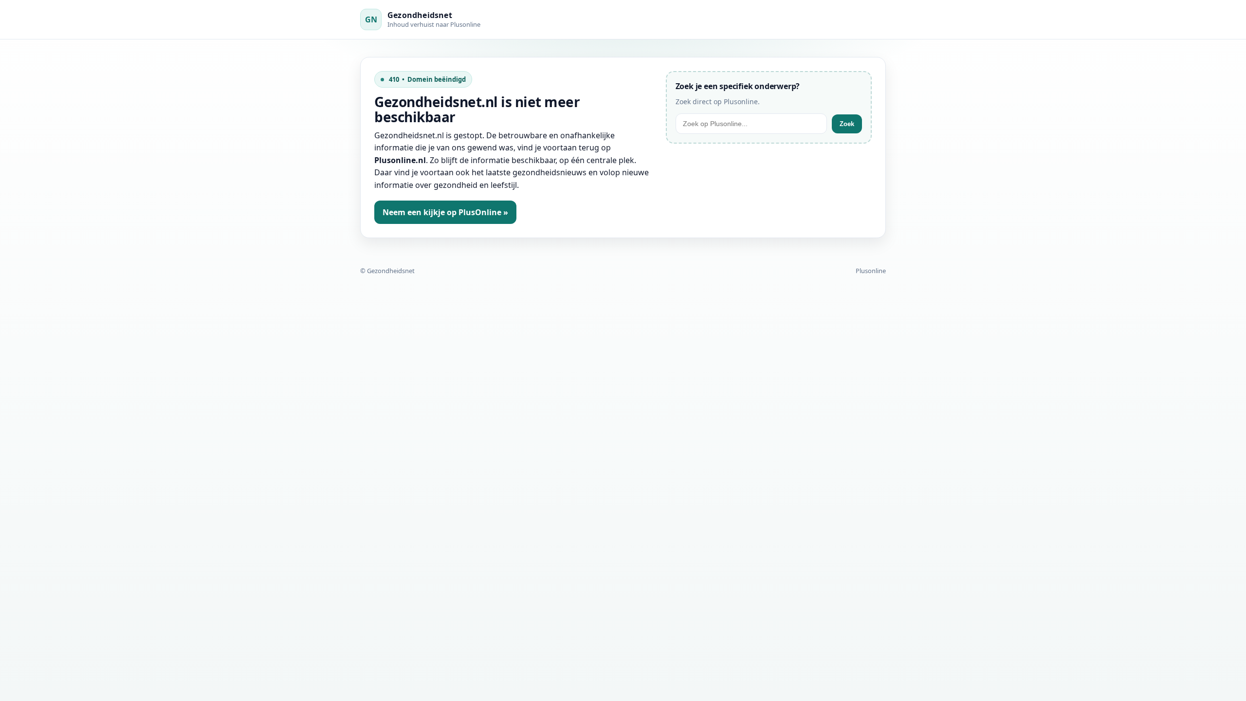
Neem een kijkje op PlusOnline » (445, 212)
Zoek (847, 124)
